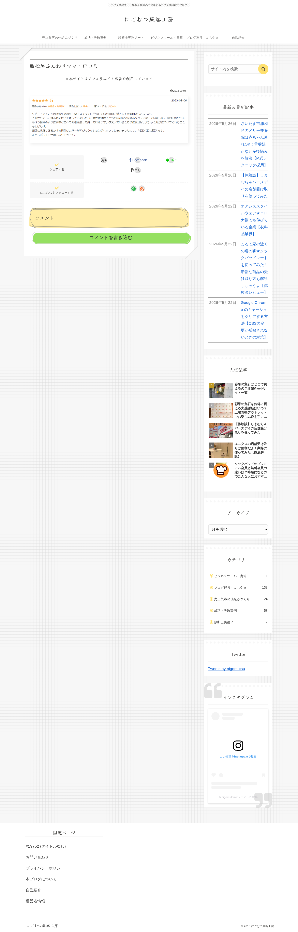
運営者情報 (35, 901)
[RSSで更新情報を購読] (141, 188)
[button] (137, 170)
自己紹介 (33, 890)
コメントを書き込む (111, 237)
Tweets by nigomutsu (226, 669)
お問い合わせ (37, 857)
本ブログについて (41, 879)
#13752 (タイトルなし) (46, 846)
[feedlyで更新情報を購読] (133, 188)
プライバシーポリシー (45, 868)
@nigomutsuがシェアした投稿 (238, 797)
